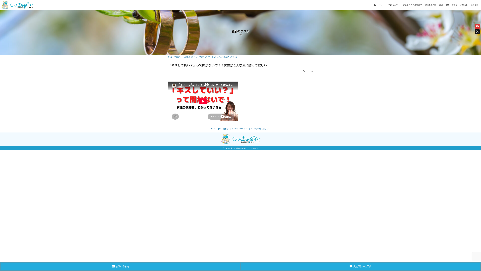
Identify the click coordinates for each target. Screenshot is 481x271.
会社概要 (474, 5)
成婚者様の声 (430, 5)
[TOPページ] (374, 5)
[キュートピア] (17, 5)
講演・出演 (444, 5)
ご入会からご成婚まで (412, 5)
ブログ (454, 5)
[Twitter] (477, 31)
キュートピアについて (388, 5)
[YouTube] (477, 26)
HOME (214, 129)
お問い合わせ (223, 129)
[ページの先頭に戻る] (475, 187)
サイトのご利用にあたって (259, 129)
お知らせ (464, 5)
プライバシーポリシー (238, 129)
